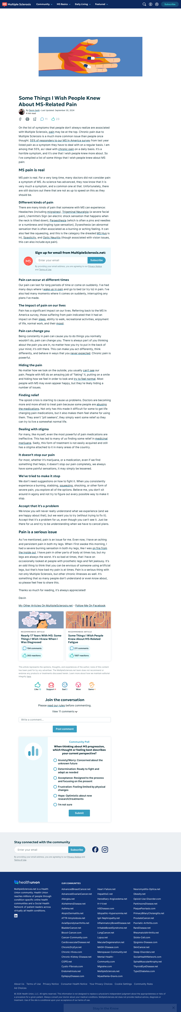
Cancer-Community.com (74, 937)
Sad (63, 686)
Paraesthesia (58, 220)
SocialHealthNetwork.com (147, 956)
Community (43, 4)
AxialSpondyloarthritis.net (75, 923)
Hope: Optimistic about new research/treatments (75, 797)
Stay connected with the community (42, 842)
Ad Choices (20, 988)
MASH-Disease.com (108, 947)
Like (36, 686)
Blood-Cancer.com (71, 932)
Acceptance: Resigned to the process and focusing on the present (81, 779)
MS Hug (102, 233)
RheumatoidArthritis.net (146, 932)
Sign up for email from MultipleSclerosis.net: (70, 253)
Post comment (65, 728)
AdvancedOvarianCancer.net (77, 893)
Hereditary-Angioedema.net (112, 898)
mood (59, 323)
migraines (53, 211)
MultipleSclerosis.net (108, 971)
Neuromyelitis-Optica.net (146, 889)
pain (51, 132)
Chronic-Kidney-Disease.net (76, 956)
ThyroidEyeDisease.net (145, 966)
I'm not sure (65, 804)
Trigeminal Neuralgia (75, 211)
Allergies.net (68, 898)
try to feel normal (85, 378)
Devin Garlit (34, 110)
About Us (19, 983)
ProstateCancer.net (143, 918)
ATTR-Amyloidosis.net (73, 918)
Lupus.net (102, 937)
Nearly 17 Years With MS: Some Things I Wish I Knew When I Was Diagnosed (41, 639)
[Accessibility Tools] (150, 4)
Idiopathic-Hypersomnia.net (112, 913)
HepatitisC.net (105, 893)
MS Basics (62, 4)
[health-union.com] (27, 883)
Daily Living (81, 4)
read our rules (56, 705)
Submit (79, 813)
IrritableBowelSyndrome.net (112, 927)
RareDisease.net (142, 927)
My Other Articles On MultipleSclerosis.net (46, 605)
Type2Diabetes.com (144, 971)
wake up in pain (53, 289)
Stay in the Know (106, 977)
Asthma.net (68, 908)
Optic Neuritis (52, 237)
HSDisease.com (105, 908)
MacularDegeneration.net (110, 942)
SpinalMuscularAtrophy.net (147, 961)
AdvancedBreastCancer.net (76, 889)
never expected (80, 353)
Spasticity (29, 237)
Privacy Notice (153, 998)
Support (51, 686)
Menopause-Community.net (112, 952)
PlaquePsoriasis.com (144, 908)
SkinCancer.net (141, 947)
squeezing (66, 485)
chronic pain (66, 149)
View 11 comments (63, 711)
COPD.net (67, 961)
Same (90, 686)
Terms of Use (45, 269)
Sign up (164, 990)
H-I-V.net (102, 903)
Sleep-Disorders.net (144, 952)
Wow (77, 686)
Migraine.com (104, 966)
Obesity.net (139, 893)
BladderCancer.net (71, 927)
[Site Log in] (157, 4)
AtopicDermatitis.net (72, 913)
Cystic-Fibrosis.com (72, 966)
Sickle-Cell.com (141, 937)
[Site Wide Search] (144, 4)
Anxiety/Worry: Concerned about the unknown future (80, 762)
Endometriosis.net (71, 971)
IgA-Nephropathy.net (108, 918)
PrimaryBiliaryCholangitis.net (148, 913)
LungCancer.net (105, 932)
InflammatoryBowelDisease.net (113, 923)
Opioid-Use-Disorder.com (147, 898)
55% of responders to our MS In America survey (60, 140)
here (29, 676)
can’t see (88, 370)
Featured (100, 4)
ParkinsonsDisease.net (145, 903)
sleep (42, 319)
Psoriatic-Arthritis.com (145, 923)
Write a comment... (32, 719)
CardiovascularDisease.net (76, 942)
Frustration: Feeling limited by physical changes (81, 788)
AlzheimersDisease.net (74, 903)
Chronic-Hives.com (72, 952)
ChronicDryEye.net (72, 947)
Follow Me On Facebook (90, 605)
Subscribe (96, 260)
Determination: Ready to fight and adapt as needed (78, 770)
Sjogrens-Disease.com (145, 942)
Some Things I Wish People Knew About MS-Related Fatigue (85, 639)
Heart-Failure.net (106, 889)
